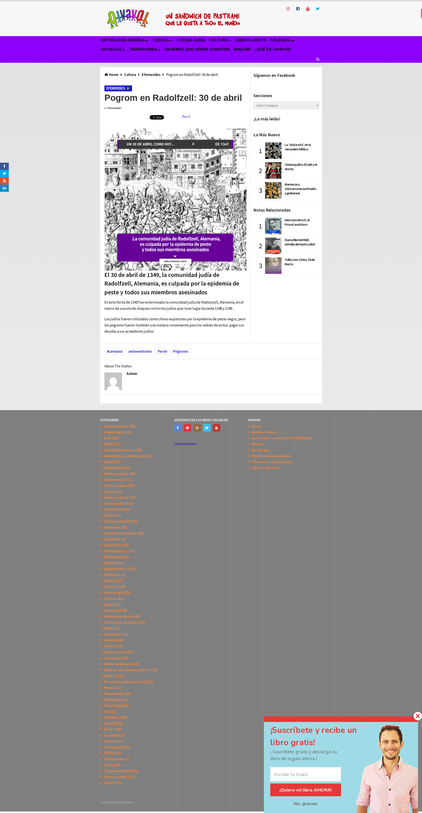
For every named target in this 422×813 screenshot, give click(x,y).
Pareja (109, 687)
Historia (110, 610)
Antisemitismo (116, 426)
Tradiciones (143, 49)
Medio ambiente (117, 663)
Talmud (110, 741)
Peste (162, 351)
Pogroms (180, 351)
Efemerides (115, 88)
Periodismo (113, 699)
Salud (108, 723)
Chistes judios (115, 485)
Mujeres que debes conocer (197, 49)
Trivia (108, 764)
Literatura (112, 657)
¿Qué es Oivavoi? (272, 49)
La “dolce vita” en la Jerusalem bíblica (298, 146)
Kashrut (110, 646)
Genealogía (113, 592)
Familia (109, 580)
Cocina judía (191, 40)
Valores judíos (115, 776)
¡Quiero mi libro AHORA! (306, 790)
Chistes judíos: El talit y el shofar (301, 166)
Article (109, 443)
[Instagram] (197, 427)
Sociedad (111, 49)
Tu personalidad (117, 770)
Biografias (112, 467)
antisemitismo (140, 351)
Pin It (186, 116)
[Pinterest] (187, 427)
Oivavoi (128, 802)
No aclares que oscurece (125, 681)
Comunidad (113, 509)
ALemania (114, 351)
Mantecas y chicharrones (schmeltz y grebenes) (300, 188)
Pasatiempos (115, 693)
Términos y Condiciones (272, 461)
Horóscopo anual (118, 616)
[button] (321, 736)
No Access (260, 449)
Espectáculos (115, 568)
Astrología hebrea (123, 40)
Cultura (218, 40)
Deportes (112, 527)
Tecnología (113, 747)
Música (109, 675)
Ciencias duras (116, 497)
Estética (111, 574)
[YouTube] (216, 427)
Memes (258, 443)
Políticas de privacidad (271, 455)
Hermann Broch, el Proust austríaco (297, 222)
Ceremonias (114, 479)
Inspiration (113, 634)
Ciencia (161, 40)
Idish (108, 628)
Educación (112, 545)
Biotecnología (116, 473)
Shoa (108, 729)
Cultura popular (117, 521)
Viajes (109, 782)
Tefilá (109, 753)
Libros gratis (251, 40)
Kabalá (109, 640)
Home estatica (264, 432)
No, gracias (305, 804)
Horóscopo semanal (121, 622)
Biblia (108, 461)
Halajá (109, 604)
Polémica (280, 40)
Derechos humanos (120, 533)
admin (131, 374)
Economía (112, 539)
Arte (107, 438)
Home (257, 426)
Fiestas (110, 586)
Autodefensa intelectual (125, 455)
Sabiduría (111, 717)
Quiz (107, 711)
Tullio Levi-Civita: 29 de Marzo (300, 261)
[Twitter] (207, 427)
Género (110, 598)
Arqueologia (114, 432)
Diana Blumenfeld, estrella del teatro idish (300, 242)
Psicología (112, 705)
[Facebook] (178, 427)
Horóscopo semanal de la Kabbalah (281, 438)
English (242, 49)
